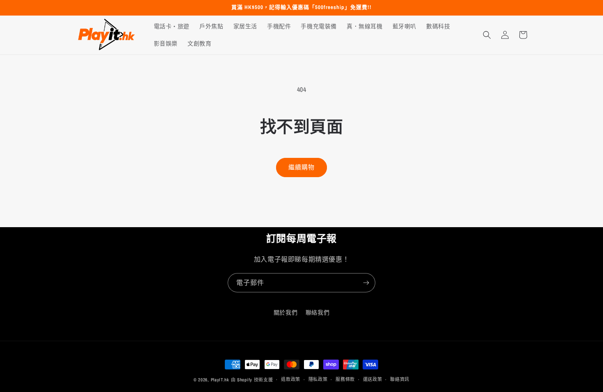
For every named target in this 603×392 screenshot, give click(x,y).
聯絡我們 (317, 312)
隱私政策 (318, 379)
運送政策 (372, 379)
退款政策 (290, 379)
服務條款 (345, 379)
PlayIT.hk (220, 380)
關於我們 (285, 312)
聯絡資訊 (399, 379)
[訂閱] (366, 282)
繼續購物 (301, 167)
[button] (487, 35)
